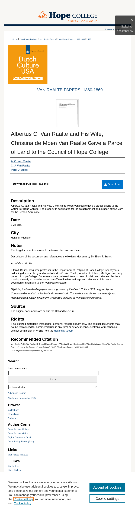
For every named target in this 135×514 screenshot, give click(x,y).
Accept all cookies (107, 487)
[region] (67, 493)
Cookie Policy (22, 503)
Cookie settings (23, 499)
